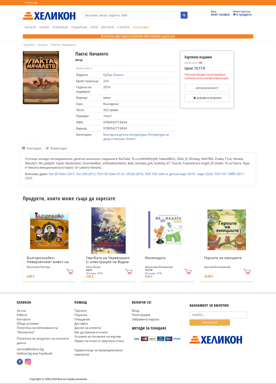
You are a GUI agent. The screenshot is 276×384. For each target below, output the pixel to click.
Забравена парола (145, 319)
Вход (135, 310)
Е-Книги (123, 27)
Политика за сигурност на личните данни (43, 340)
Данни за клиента (87, 328)
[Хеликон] (49, 12)
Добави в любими (209, 98)
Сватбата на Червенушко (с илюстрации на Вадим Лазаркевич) (108, 262)
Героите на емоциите (223, 258)
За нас (21, 310)
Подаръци (79, 27)
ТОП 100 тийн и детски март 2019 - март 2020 (179, 174)
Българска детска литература (124, 134)
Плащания (82, 319)
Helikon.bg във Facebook (34, 353)
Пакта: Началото (63, 45)
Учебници (60, 27)
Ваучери (107, 27)
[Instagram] (28, 362)
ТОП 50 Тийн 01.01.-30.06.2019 (120, 174)
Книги (44, 27)
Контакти (24, 319)
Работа (22, 315)
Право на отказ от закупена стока (99, 341)
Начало (30, 27)
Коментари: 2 (84, 68)
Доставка (81, 323)
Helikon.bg (31, 2)
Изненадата (155, 258)
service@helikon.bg (30, 349)
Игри (94, 27)
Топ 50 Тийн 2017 (62, 174)
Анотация (33, 148)
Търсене (80, 310)
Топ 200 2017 (86, 174)
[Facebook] (20, 362)
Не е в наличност (207, 88)
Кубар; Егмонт (113, 75)
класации (141, 27)
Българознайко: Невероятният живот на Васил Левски (48, 262)
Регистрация (141, 315)
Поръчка (80, 315)
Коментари (58, 148)
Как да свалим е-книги (91, 332)
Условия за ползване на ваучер (97, 336)
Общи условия (28, 323)
